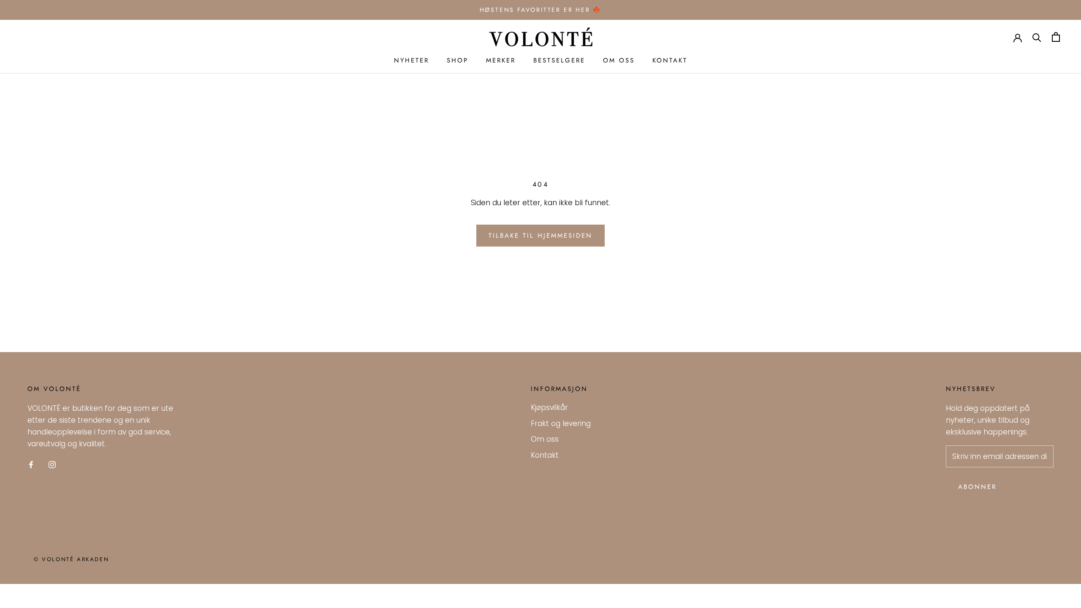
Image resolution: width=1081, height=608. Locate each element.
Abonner (977, 486)
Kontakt (669, 60)
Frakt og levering (561, 423)
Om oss (619, 60)
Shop (457, 60)
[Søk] (1036, 37)
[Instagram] (52, 464)
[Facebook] (31, 464)
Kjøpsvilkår (549, 407)
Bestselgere (559, 60)
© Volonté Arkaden (71, 559)
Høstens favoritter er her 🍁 (541, 9)
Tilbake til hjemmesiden (540, 235)
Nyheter (411, 60)
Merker (501, 60)
